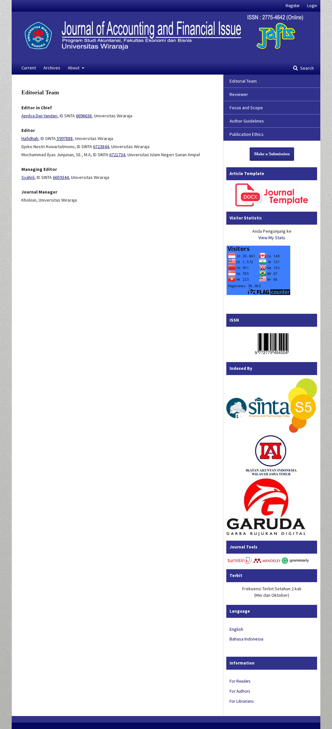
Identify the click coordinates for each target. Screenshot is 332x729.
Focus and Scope (246, 108)
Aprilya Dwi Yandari (39, 116)
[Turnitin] (240, 563)
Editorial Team (243, 81)
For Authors (240, 691)
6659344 (61, 177)
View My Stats (271, 238)
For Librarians (242, 701)
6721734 (117, 155)
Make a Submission (272, 153)
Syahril (27, 177)
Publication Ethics (247, 134)
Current (28, 68)
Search (306, 68)
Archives (51, 68)
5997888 (64, 138)
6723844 (101, 146)
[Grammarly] (295, 563)
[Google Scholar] (271, 431)
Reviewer (239, 94)
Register (293, 5)
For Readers (240, 681)
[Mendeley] (267, 563)
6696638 (84, 116)
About (74, 68)
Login (312, 5)
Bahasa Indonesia (246, 639)
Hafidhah (29, 138)
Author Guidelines (247, 121)
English (236, 629)
